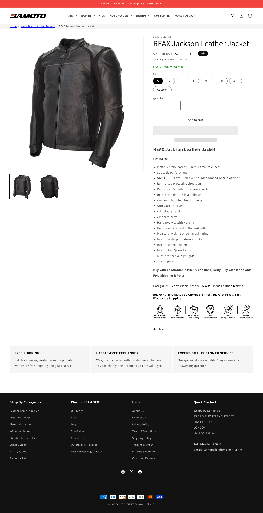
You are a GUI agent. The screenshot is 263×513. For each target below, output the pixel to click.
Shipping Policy (141, 438)
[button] (195, 130)
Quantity (158, 98)
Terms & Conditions (144, 431)
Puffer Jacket (18, 458)
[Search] (233, 15)
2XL (207, 81)
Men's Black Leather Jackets (38, 26)
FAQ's (74, 424)
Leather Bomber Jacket (24, 411)
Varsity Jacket (18, 451)
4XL (235, 81)
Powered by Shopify (145, 504)
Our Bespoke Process (84, 444)
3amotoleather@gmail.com (223, 450)
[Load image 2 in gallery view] (49, 186)
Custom (162, 89)
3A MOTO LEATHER (125, 504)
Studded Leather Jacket (24, 438)
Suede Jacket (18, 444)
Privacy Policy (140, 424)
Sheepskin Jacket (20, 424)
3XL (221, 81)
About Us (138, 411)
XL (193, 81)
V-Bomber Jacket (20, 431)
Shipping (158, 59)
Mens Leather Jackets (228, 286)
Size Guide (77, 431)
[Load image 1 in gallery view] (22, 186)
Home (13, 26)
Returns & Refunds (143, 451)
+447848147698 (210, 444)
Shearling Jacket (20, 417)
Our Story (77, 411)
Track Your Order (142, 444)
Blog (74, 417)
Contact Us (78, 438)
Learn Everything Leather (86, 451)
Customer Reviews (143, 458)
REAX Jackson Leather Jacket (76, 26)
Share (161, 329)
